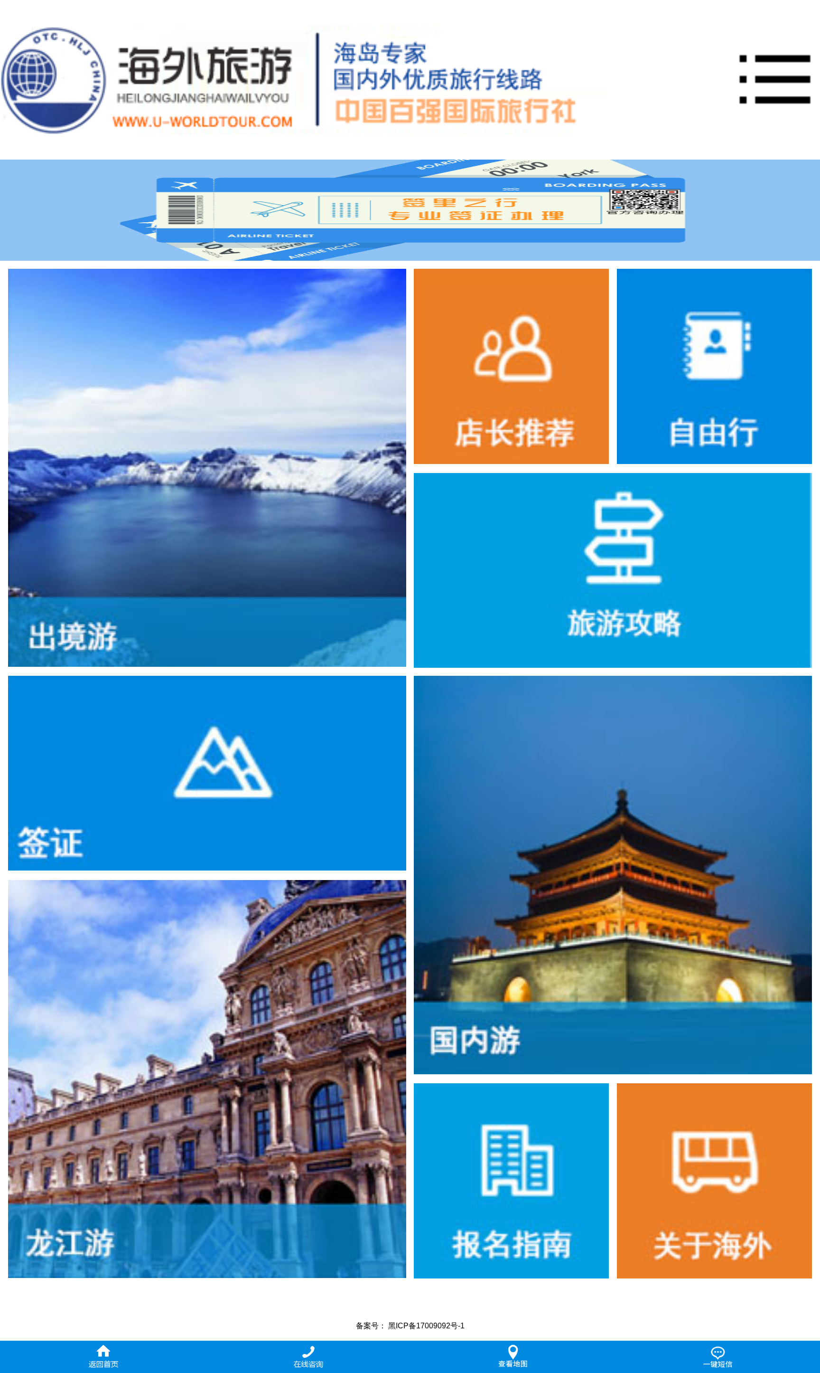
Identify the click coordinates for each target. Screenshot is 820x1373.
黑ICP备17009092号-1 (426, 1326)
